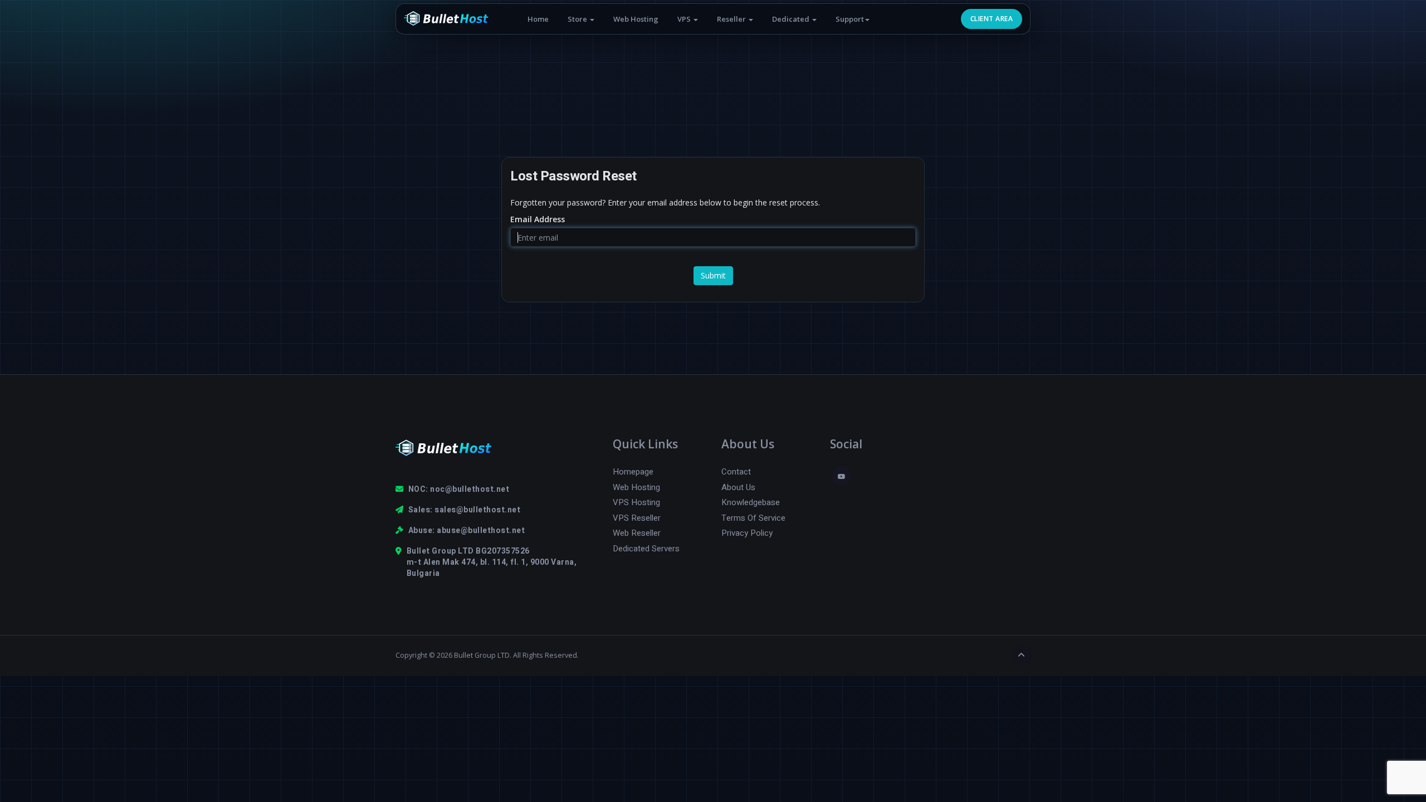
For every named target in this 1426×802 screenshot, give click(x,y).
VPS (684, 19)
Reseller (732, 19)
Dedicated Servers (646, 549)
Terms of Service (753, 518)
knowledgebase (750, 502)
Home (538, 19)
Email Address (537, 219)
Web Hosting (635, 19)
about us (738, 487)
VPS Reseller (637, 518)
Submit (713, 275)
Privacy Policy (747, 533)
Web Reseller (637, 533)
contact (736, 472)
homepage (633, 472)
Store (578, 19)
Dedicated (791, 19)
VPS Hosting (636, 502)
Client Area (991, 18)
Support (850, 19)
